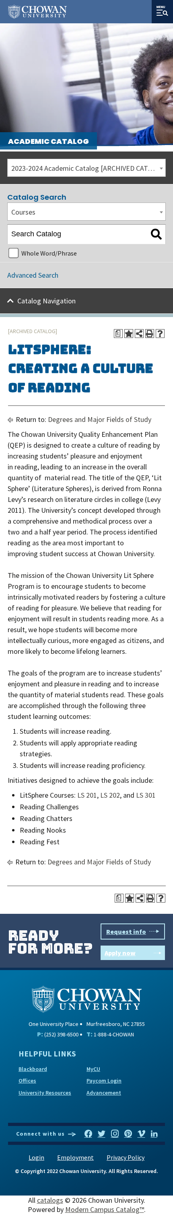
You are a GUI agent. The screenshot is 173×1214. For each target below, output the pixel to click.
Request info (126, 931)
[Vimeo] (141, 1134)
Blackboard (33, 1069)
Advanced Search (32, 275)
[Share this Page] (139, 333)
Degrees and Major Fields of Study (99, 419)
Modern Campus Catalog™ (104, 1209)
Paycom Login (104, 1080)
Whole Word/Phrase (49, 253)
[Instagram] (115, 1134)
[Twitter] (101, 1134)
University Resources (45, 1092)
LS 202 (110, 795)
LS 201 (87, 795)
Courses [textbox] (23, 212)
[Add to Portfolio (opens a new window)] (128, 333)
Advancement (103, 1092)
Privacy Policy (125, 1157)
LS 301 (146, 795)
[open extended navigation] (162, 11)
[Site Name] (37, 11)
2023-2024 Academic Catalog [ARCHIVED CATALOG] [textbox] (88, 168)
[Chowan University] (87, 998)
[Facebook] (88, 1134)
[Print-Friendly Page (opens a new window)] (149, 333)
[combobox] (86, 168)
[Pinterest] (128, 1134)
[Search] (156, 234)
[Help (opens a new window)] (160, 333)
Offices (27, 1080)
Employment (75, 1157)
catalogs (50, 1200)
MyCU (93, 1069)
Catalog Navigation (46, 300)
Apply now (120, 953)
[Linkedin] (154, 1134)
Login (36, 1157)
